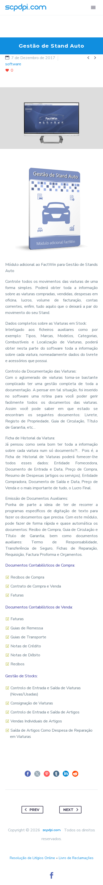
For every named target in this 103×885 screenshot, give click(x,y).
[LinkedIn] (66, 774)
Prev (34, 809)
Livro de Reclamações (76, 858)
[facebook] (51, 875)
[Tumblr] (56, 774)
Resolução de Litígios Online (32, 858)
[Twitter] (37, 774)
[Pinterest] (47, 774)
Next (68, 809)
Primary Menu (93, 7)
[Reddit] (75, 774)
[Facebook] (28, 774)
